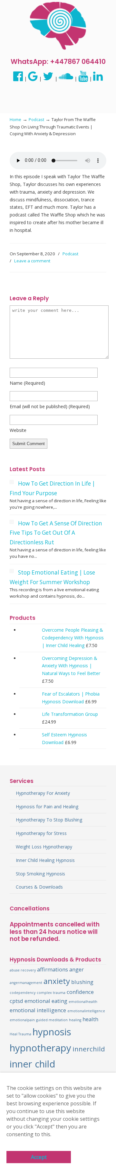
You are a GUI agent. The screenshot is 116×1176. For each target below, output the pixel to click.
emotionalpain (22, 1020)
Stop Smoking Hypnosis (40, 874)
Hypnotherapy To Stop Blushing (49, 820)
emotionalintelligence (86, 1011)
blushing (82, 982)
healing (75, 1020)
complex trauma (51, 992)
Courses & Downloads (39, 887)
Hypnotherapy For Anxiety (43, 793)
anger (76, 969)
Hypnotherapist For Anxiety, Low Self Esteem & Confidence (58, 26)
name (27, 383)
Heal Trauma (20, 1034)
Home (15, 119)
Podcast (36, 119)
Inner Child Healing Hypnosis (45, 860)
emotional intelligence (38, 1010)
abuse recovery (23, 970)
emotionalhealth (83, 1001)
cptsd (16, 1001)
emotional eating (45, 1001)
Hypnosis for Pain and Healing (47, 806)
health (90, 1019)
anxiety (57, 981)
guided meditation (52, 1020)
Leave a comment (32, 261)
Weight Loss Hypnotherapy (44, 847)
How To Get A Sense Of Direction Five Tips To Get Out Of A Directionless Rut (56, 533)
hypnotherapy (40, 1047)
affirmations (52, 969)
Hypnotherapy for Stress (41, 833)
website (18, 430)
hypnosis (52, 1031)
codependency (22, 992)
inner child (32, 1064)
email (50, 406)
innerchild (88, 1048)
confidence (80, 992)
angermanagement (26, 982)
